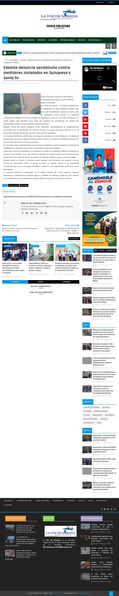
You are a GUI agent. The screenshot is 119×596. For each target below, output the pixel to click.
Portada (23, 60)
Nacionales (100, 53)
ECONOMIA (53, 40)
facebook (66, 282)
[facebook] (102, 509)
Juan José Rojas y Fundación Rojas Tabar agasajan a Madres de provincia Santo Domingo (20, 555)
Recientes (88, 250)
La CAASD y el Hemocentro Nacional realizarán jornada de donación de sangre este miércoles (20, 541)
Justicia (87, 415)
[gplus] (108, 509)
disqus (40, 282)
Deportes (7, 246)
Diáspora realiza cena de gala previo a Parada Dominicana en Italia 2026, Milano (104, 300)
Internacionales (101, 411)
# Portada (23, 185)
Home (5, 60)
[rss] (112, 509)
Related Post (9, 239)
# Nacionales (13, 185)
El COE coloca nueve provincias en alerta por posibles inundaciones (102, 576)
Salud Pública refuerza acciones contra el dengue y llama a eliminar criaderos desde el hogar (40, 266)
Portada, (39, 83)
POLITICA (82, 40)
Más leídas (99, 250)
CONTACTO (111, 2)
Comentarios (111, 250)
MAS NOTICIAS (94, 40)
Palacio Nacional (91, 419)
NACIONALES (15, 40)
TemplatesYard (58, 593)
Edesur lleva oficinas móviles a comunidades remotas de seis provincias (102, 564)
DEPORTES (41, 40)
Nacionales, (31, 83)
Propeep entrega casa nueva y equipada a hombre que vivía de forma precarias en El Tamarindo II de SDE (67, 266)
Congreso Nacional (92, 407)
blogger (15, 282)
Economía (87, 411)
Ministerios (97, 415)
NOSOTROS (100, 2)
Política (103, 419)
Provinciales (89, 423)
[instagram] (115, 509)
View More (75, 238)
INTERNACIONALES (67, 40)
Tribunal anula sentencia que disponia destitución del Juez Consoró (102, 539)
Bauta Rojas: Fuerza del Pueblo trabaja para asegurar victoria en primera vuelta (104, 438)
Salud (99, 423)
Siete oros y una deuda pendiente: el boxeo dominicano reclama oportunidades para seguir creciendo (49, 53)
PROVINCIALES (28, 40)
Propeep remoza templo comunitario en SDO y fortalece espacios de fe (102, 527)
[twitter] (104, 509)
